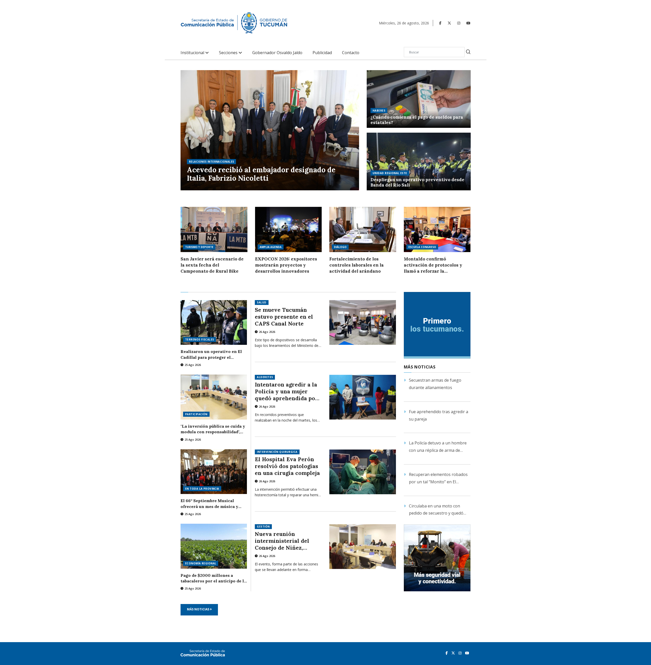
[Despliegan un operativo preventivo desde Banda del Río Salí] (419, 161)
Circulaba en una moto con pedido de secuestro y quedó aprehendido (436, 510)
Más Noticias (198, 609)
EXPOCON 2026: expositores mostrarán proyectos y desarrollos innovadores (286, 265)
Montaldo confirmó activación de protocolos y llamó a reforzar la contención (433, 265)
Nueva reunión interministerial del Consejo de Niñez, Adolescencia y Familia (286, 541)
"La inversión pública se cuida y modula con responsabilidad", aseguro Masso (213, 429)
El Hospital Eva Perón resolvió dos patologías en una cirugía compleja (287, 466)
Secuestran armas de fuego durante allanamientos (435, 383)
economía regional (200, 563)
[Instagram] (458, 23)
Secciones (229, 52)
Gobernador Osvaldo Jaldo (277, 52)
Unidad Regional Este (390, 173)
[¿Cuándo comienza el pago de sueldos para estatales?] (419, 99)
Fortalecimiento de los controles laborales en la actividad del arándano (356, 265)
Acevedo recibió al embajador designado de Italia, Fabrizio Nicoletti (261, 174)
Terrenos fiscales (199, 339)
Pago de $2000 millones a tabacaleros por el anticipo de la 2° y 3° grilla (213, 578)
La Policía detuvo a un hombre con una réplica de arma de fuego (438, 447)
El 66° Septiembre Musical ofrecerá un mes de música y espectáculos (209, 503)
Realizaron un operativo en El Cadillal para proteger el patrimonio (211, 354)
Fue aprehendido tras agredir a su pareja (438, 415)
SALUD (261, 302)
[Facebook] (440, 23)
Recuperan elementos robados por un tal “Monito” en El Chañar (438, 479)
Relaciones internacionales (211, 161)
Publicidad (322, 52)
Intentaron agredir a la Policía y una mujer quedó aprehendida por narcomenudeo (286, 391)
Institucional (193, 52)
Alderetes (265, 377)
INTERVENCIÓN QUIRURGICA (277, 452)
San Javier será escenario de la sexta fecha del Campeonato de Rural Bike (212, 265)
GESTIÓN (263, 526)
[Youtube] (468, 23)
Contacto (350, 52)
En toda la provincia (202, 488)
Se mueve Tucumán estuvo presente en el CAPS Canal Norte (284, 316)
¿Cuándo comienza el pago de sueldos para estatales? (417, 120)
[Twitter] (449, 23)
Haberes (379, 110)
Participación (196, 414)
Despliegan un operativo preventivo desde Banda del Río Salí (417, 182)
